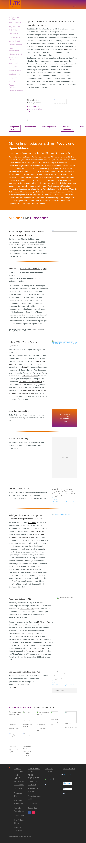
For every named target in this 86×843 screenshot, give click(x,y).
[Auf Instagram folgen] (35, 734)
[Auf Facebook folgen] (31, 734)
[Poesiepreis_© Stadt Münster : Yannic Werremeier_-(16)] (64, 211)
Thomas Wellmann (15, 83)
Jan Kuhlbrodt (14, 41)
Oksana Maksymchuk (13, 49)
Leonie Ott (12, 65)
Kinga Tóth (12, 79)
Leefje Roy (12, 76)
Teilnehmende (29, 115)
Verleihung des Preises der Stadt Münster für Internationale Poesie (28, 676)
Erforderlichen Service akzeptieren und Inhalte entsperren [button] (64, 452)
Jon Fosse (28, 472)
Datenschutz (34, 730)
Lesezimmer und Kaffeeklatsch (18, 337)
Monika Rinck (13, 72)
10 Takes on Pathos (38, 556)
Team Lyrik (21, 711)
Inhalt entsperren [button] (56, 450)
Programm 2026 (14, 116)
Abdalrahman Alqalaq (13, 18)
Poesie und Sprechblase (63, 116)
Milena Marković (14, 54)
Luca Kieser (13, 34)
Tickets (76, 115)
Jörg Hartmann (14, 26)
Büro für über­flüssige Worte (15, 650)
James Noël (13, 61)
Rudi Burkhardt (14, 23)
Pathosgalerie (47, 577)
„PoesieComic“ (29, 323)
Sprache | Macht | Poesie (71, 647)
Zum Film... (12, 610)
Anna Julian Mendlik (16, 58)
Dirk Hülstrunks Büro (31, 332)
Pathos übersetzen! (29, 580)
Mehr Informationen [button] (56, 448)
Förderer (67, 691)
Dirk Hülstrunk (14, 30)
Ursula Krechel (14, 37)
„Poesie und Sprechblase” (26, 320)
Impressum (33, 726)
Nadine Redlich (14, 68)
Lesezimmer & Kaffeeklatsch (57, 643)
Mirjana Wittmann (15, 87)
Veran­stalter (51, 691)
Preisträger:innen (46, 115)
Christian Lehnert (15, 45)
